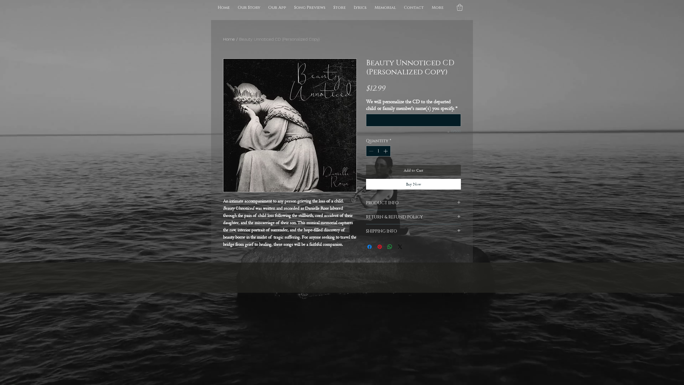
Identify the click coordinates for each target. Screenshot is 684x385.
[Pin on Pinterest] (379, 247)
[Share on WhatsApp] (390, 247)
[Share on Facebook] (369, 247)
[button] (460, 7)
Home (229, 39)
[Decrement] (370, 151)
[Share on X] (400, 247)
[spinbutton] (378, 151)
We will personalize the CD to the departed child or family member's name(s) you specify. (411, 105)
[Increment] (386, 151)
